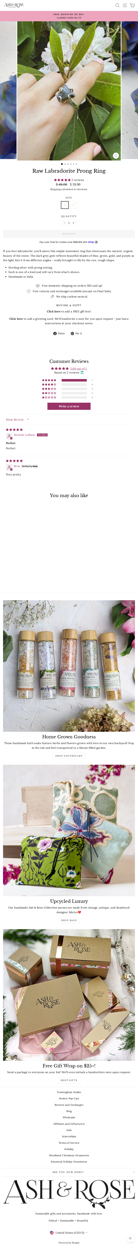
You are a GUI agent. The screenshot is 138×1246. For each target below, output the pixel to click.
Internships (69, 1136)
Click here (16, 318)
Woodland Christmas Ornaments (69, 1155)
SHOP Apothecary (69, 755)
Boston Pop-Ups (69, 1098)
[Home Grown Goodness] (69, 666)
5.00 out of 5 (78, 368)
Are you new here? (68, 1172)
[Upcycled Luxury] (69, 830)
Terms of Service (69, 1142)
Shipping (55, 189)
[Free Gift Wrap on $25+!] (69, 995)
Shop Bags (69, 920)
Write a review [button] (69, 406)
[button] (63, 180)
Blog (69, 1111)
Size (69, 197)
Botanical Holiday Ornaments (69, 1161)
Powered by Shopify (69, 1242)
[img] (14, 429)
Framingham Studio (69, 1092)
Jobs (69, 1130)
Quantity (69, 216)
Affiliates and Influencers (69, 1123)
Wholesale (69, 1117)
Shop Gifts (69, 1080)
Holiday (69, 1149)
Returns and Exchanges (69, 1104)
